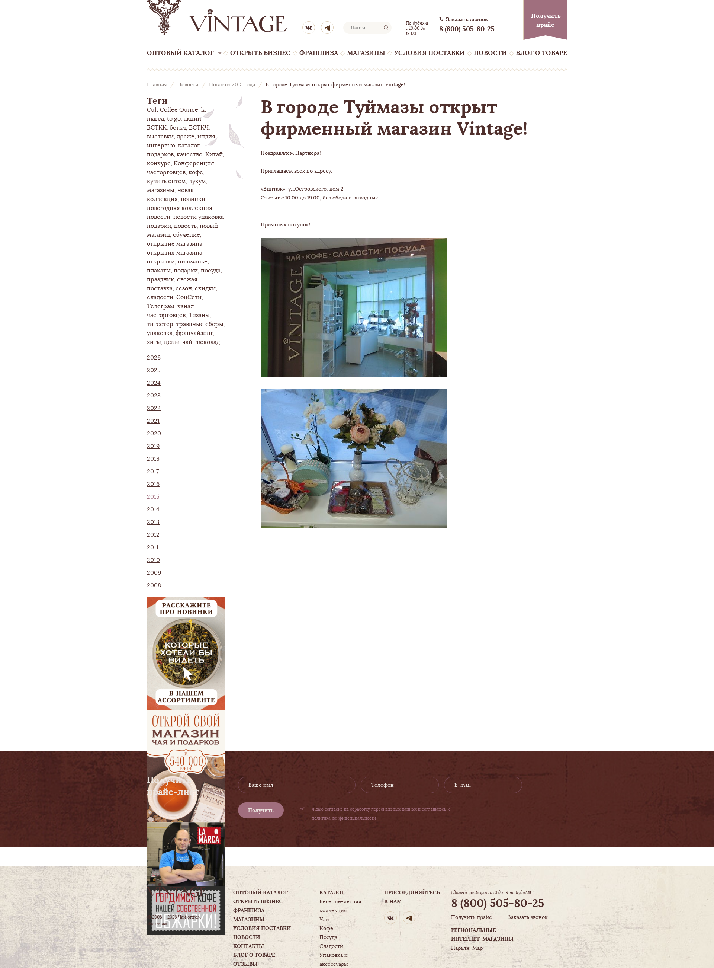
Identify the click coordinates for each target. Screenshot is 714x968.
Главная (157, 84)
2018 (153, 459)
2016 (153, 484)
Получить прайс (471, 917)
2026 (154, 357)
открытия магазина (174, 252)
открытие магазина (174, 243)
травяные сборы (199, 324)
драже (185, 136)
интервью (161, 145)
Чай (324, 919)
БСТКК (157, 127)
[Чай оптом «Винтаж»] (217, 17)
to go (174, 118)
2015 (153, 497)
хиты (154, 342)
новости (158, 217)
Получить (261, 810)
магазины (160, 190)
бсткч (178, 127)
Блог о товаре (541, 53)
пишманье (193, 261)
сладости (160, 297)
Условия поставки (429, 53)
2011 (152, 547)
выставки (160, 136)
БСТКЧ (199, 127)
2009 (154, 572)
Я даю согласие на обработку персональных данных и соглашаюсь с (381, 813)
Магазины (366, 53)
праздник (160, 279)
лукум (197, 181)
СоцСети (189, 297)
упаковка (160, 333)
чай (187, 342)
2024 (154, 383)
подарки (186, 270)
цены (171, 342)
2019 (153, 446)
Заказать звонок (467, 19)
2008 (154, 585)
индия (206, 136)
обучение (186, 235)
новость (185, 226)
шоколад (207, 342)
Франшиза (318, 53)
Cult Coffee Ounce (172, 110)
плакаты (159, 270)
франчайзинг (194, 333)
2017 (153, 471)
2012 (153, 535)
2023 (154, 395)
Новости (490, 53)
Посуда (328, 937)
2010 (153, 560)
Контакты (248, 946)
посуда (211, 270)
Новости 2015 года (233, 84)
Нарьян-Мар (467, 948)
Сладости (331, 946)
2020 (154, 433)
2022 (154, 408)
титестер (160, 324)
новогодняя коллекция (179, 208)
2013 (153, 522)
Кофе (326, 928)
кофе (196, 172)
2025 (154, 370)
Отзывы (245, 964)
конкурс (159, 163)
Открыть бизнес (260, 53)
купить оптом (166, 181)
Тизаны (199, 315)
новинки (193, 199)
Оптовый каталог (180, 53)
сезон (184, 288)
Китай (214, 154)
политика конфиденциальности (344, 818)
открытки (161, 261)
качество (189, 154)
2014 (153, 509)
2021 (153, 421)
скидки (205, 288)
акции (192, 118)
